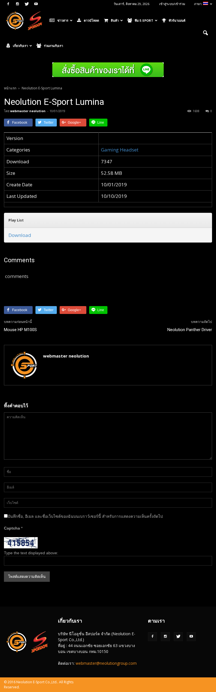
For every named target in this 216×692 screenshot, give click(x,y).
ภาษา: (198, 4)
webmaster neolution (28, 111)
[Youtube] (36, 4)
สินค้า (115, 20)
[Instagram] (17, 4)
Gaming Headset (119, 149)
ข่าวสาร (62, 20)
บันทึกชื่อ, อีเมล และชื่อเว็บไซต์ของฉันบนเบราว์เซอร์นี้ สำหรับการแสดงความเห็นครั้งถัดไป (85, 516)
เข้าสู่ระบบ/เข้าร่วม (172, 4)
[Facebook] (8, 4)
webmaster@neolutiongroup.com (106, 663)
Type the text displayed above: (31, 553)
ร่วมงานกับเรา (53, 46)
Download (19, 235)
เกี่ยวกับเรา (20, 46)
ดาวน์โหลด (91, 20)
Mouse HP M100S (20, 329)
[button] (205, 33)
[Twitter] (26, 4)
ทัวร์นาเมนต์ (177, 20)
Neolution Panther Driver (189, 329)
